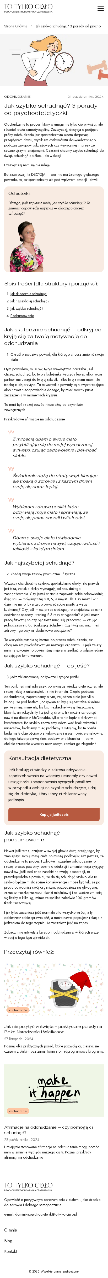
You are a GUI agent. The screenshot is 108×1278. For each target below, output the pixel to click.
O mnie (10, 1230)
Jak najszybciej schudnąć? (30, 301)
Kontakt (10, 1251)
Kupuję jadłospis (54, 814)
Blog (8, 1241)
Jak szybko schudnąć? (27, 308)
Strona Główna (16, 26)
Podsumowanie (22, 315)
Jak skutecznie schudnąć (28, 293)
